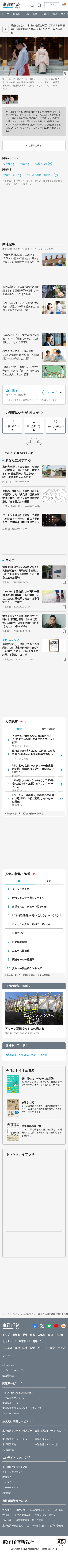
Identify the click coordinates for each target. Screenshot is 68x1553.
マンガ (59, 1334)
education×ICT (9, 1365)
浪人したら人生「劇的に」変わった (32, 924)
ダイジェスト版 (20, 888)
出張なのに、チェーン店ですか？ (30, 906)
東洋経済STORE (11, 1403)
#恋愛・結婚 (41, 163)
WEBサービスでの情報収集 (16, 1515)
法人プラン (8, 1482)
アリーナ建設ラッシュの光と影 (24, 1028)
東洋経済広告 (9, 1444)
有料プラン (8, 1477)
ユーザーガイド (10, 1487)
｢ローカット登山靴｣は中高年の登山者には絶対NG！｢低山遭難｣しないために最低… (33, 798)
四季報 (22, 1341)
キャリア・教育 (46, 1347)
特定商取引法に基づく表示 (29, 1520)
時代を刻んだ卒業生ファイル (28, 897)
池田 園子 (12, 390)
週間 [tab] (48, 881)
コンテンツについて (12, 1472)
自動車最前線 (19, 941)
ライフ (16, 1314)
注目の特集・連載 (17, 985)
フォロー (50, 392)
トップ (6, 14)
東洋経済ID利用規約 (12, 1525)
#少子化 (6, 163)
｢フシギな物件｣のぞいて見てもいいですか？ (36, 915)
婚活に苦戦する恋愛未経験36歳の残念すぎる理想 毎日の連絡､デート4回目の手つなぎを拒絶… (21, 290)
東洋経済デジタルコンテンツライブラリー (24, 1408)
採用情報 (20, 1510)
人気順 (45, 14)
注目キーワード (15, 1045)
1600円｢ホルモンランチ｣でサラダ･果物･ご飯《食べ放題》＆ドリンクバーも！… (33, 783)
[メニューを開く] (64, 5)
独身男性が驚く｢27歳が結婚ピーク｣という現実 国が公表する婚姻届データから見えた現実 (20, 355)
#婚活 (22, 163)
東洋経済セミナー (44, 1439)
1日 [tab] (19, 881)
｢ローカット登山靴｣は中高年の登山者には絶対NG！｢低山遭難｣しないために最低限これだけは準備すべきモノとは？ (20, 596)
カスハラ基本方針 (36, 1525)
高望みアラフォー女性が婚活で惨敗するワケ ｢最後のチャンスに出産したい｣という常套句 (20, 338)
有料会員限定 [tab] (48, 728)
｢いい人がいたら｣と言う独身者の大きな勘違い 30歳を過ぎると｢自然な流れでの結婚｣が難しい (20, 306)
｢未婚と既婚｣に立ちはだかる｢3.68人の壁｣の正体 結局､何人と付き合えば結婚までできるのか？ (20, 258)
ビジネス (7, 1347)
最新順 (17, 14)
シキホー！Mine (10, 1413)
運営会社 (7, 1510)
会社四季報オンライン (13, 1398)
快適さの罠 (28, 1102)
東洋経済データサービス (15, 1439)
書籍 (35, 1341)
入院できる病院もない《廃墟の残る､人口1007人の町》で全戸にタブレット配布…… (33, 739)
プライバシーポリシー (46, 1515)
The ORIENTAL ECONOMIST (17, 1392)
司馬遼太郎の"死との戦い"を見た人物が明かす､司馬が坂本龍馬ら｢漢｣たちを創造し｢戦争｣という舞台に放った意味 (20, 572)
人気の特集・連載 (18, 874)
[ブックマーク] (29, 441)
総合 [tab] (19, 728)
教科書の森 (8, 1449)
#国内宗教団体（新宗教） (40, 175)
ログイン (52, 5)
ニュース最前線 (20, 950)
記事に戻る (5, 29)
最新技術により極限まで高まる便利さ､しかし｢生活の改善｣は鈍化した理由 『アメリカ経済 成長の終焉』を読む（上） (20, 649)
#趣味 (44, 1054)
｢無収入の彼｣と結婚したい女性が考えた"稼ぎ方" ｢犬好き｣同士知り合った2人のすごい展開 (20, 371)
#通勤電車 (11, 1054)
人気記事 (11, 721)
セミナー (7, 1341)
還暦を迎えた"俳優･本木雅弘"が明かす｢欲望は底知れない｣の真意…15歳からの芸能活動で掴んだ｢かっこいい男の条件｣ (21, 621)
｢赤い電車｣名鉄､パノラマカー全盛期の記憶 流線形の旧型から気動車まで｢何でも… (33, 768)
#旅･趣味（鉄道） (29, 1054)
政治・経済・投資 (25, 1347)
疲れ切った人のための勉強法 (38, 1078)
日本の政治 (18, 933)
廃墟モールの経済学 (23, 959)
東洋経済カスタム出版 (46, 1444)
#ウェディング (9, 175)
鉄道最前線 (8, 1375)
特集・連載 (31, 14)
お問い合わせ (56, 1525)
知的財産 (7, 1520)
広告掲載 (58, 1510)
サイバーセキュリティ (13, 1370)
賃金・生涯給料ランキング (27, 968)
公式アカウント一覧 (39, 1510)
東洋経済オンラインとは (15, 1466)
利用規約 (7, 1492)
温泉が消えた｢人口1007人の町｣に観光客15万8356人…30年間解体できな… (33, 752)
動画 (55, 14)
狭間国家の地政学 (31, 1126)
